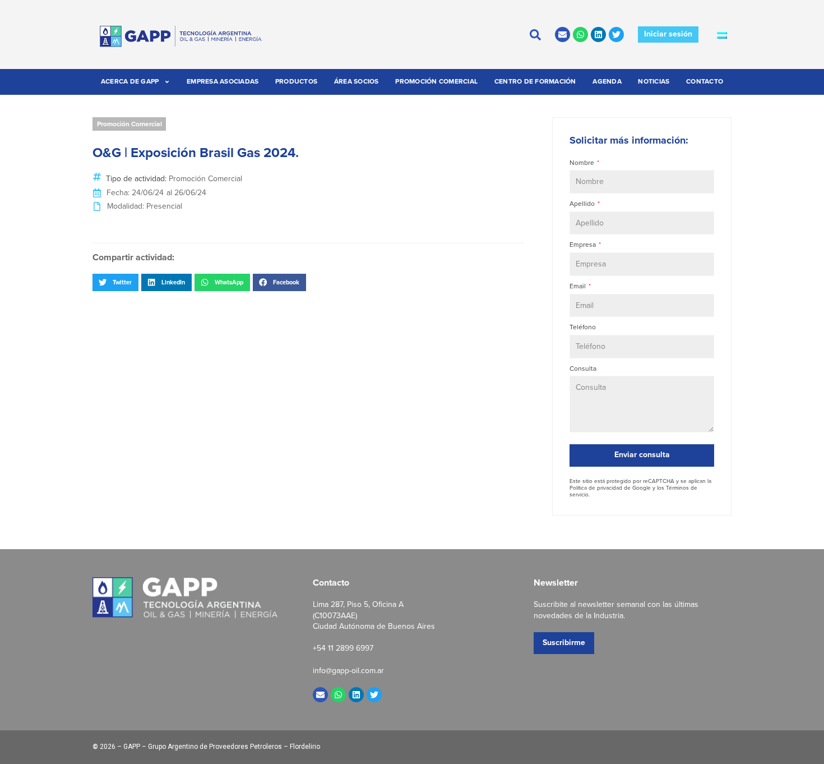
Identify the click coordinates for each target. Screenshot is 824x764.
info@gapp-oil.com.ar (348, 670)
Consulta (583, 369)
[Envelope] (562, 34)
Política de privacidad (596, 488)
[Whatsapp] (580, 34)
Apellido (583, 204)
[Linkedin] (598, 34)
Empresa (584, 245)
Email (578, 286)
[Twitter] (616, 34)
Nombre (583, 163)
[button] (115, 282)
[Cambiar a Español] (722, 34)
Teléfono (583, 327)
